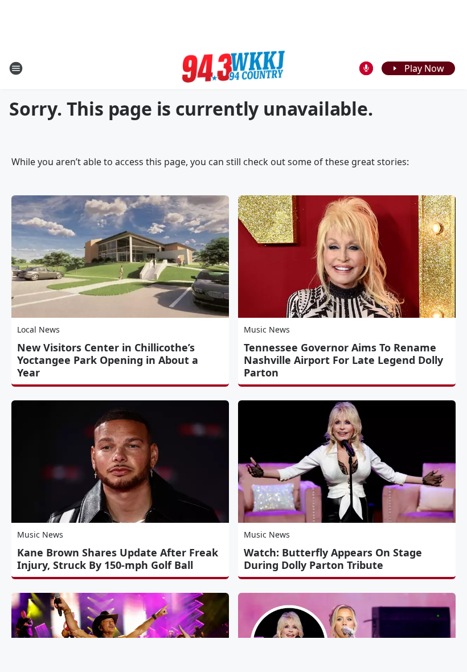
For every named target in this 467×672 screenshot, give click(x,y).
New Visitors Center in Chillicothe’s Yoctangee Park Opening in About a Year (107, 360)
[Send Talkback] (366, 68)
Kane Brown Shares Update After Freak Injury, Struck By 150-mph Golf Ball (117, 558)
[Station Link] (233, 68)
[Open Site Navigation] (16, 68)
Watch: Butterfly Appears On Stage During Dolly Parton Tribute (333, 558)
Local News (38, 329)
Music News (267, 329)
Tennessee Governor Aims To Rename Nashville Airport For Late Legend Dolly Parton (343, 360)
